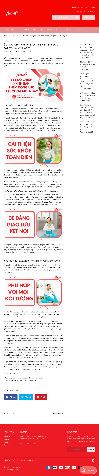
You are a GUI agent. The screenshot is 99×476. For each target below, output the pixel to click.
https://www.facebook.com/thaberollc (28, 378)
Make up (37, 29)
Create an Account (89, 12)
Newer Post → (58, 413)
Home (6, 36)
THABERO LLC (15, 467)
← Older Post (9, 413)
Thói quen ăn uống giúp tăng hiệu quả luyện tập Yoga (87, 95)
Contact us (8, 445)
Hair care (65, 29)
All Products (9, 29)
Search (6, 439)
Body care (51, 29)
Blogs (6, 442)
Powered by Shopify (11, 470)
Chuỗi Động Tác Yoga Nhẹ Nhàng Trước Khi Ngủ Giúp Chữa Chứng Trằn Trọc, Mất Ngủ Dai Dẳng (87, 80)
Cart (90, 17)
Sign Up (91, 449)
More (78, 29)
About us (7, 436)
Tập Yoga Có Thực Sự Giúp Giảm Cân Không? (87, 64)
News (15, 36)
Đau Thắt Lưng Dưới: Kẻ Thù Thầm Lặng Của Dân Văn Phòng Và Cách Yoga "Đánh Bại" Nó (87, 110)
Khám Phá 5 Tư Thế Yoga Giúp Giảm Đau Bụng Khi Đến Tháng (87, 125)
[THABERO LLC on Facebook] (93, 461)
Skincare (24, 29)
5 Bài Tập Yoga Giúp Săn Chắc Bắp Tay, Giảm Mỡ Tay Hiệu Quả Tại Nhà (87, 51)
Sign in (77, 12)
